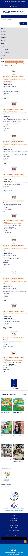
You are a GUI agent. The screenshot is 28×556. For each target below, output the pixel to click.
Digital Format (4, 52)
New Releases (10, 63)
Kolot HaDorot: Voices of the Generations (6, 485)
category (3, 31)
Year (2, 58)
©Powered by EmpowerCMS (14, 554)
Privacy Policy (14, 548)
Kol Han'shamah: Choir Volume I (13, 61)
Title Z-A (18, 63)
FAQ (14, 515)
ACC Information (14, 525)
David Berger (7, 204)
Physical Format (5, 49)
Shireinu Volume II (5, 412)
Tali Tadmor (18, 341)
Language (3, 43)
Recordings (5, 207)
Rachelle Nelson (12, 255)
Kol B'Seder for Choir (18, 461)
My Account (15, 6)
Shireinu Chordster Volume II (17, 413)
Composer (3, 55)
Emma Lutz (11, 341)
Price (22, 63)
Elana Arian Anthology (18, 435)
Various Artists (7, 83)
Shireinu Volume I (5, 435)
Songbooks (5, 94)
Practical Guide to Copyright (14, 530)
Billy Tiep (6, 341)
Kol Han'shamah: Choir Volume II (13, 245)
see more (24, 394)
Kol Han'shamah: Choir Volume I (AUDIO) (13, 201)
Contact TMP (14, 528)
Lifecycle (3, 37)
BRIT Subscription (14, 520)
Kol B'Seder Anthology (6, 459)
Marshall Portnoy (13, 119)
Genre (2, 40)
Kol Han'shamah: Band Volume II (13, 76)
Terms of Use (14, 546)
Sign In (8, 4)
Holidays (3, 34)
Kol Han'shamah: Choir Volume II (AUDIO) (13, 338)
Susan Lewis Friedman (16, 204)
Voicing (2, 46)
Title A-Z (14, 63)
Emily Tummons (12, 86)
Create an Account (16, 4)
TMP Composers (14, 523)
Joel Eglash (9, 84)
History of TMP (14, 518)
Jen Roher (20, 119)
